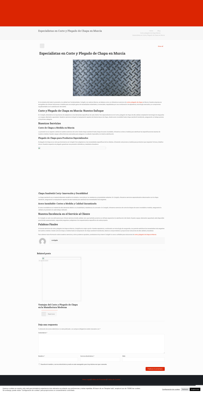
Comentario (42, 333)
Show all (160, 46)
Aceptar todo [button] (195, 389)
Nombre (41, 356)
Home (151, 31)
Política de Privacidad (98, 379)
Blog (159, 31)
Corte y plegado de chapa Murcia (150, 33)
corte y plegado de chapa (134, 102)
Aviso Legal (86, 379)
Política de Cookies (113, 379)
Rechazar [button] (185, 389)
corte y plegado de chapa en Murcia (145, 234)
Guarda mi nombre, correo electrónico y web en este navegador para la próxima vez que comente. (74, 364)
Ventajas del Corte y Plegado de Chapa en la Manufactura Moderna (58, 306)
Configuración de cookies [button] (171, 389)
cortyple (54, 240)
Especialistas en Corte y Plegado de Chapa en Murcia (148, 35)
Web (123, 356)
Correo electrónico (87, 356)
